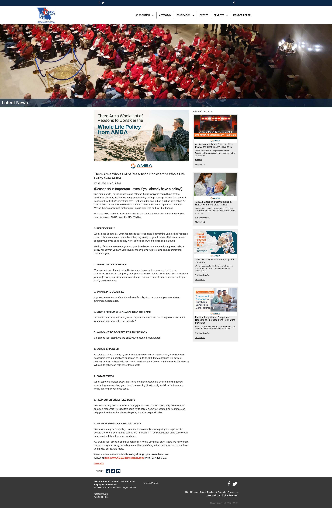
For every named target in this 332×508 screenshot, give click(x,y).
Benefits (219, 15)
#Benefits (99, 463)
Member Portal (242, 15)
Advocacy (165, 15)
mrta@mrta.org (101, 494)
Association (143, 15)
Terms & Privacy (150, 483)
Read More (200, 164)
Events (204, 15)
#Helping (198, 217)
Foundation (184, 15)
